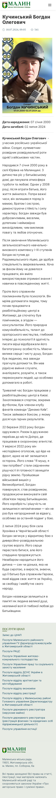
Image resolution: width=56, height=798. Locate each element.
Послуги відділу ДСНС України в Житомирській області (22, 674)
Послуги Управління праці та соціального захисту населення (27, 666)
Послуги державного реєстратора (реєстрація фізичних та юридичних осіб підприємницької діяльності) (27, 721)
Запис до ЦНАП (12, 635)
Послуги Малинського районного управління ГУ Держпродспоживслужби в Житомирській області (27, 643)
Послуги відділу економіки (18, 688)
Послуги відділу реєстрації (19, 693)
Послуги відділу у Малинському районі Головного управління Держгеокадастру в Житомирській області (27, 701)
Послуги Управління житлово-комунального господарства (20, 657)
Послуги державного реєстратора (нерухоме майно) (23, 711)
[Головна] (18, 5)
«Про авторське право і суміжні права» (25, 785)
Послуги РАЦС (11, 651)
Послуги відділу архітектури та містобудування (21, 682)
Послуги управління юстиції (19, 728)
